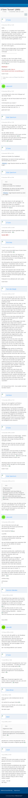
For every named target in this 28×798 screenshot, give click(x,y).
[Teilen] (25, 14)
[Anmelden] (22, 2)
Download (4, 66)
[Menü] (26, 1)
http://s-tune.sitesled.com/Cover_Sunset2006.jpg (12, 70)
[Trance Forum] (0, 1)
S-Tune (4, 11)
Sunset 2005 (5, 235)
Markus (5, 163)
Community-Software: (14, 795)
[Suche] (18, 1)
